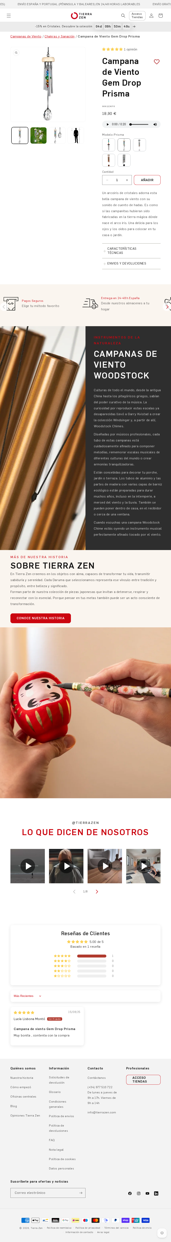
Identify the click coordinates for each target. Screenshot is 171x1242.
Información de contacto (79, 1232)
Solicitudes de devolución (59, 1080)
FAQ (52, 1140)
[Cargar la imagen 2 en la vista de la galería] (38, 135)
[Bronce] (108, 160)
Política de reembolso (59, 1228)
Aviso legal (103, 1232)
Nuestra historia (21, 1078)
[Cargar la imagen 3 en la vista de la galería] (57, 135)
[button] (8, 15)
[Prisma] (124, 144)
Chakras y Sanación (60, 36)
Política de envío (142, 1228)
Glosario (55, 1092)
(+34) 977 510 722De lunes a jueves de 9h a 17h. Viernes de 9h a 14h (102, 1095)
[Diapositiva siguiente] (167, 307)
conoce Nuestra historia (41, 618)
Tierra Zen (37, 1228)
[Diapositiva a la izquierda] (74, 891)
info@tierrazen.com (102, 1112)
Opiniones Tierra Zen (25, 1115)
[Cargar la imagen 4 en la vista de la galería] (76, 135)
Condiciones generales (58, 1104)
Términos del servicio (116, 1228)
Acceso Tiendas (137, 15)
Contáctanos (97, 1078)
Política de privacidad (87, 1228)
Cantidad (107, 171)
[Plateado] (139, 144)
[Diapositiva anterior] (4, 307)
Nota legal (56, 1150)
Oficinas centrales (23, 1096)
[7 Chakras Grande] (124, 160)
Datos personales (61, 1168)
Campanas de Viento (25, 36)
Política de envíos (61, 1116)
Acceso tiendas (139, 1079)
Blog (13, 1106)
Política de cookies (62, 1159)
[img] (24, 1013)
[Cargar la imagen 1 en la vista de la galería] (19, 135)
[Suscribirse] (80, 1193)
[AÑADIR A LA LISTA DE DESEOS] (155, 62)
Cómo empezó (20, 1087)
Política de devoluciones (58, 1128)
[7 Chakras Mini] (108, 144)
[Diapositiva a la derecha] (96, 891)
